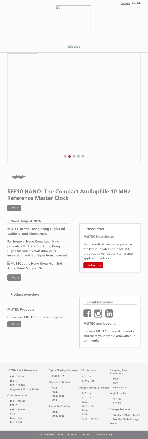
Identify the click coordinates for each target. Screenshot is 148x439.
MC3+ (13, 414)
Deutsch (125, 3)
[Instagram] (98, 316)
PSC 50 (117, 399)
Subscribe (94, 265)
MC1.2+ (86, 376)
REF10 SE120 (17, 385)
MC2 (54, 388)
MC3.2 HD (16, 422)
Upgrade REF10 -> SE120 (24, 389)
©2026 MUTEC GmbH (51, 434)
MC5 (54, 400)
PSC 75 (117, 403)
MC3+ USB (16, 418)
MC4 (84, 410)
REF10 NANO (17, 376)
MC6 (84, 414)
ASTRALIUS (58, 376)
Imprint (86, 434)
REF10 (13, 381)
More (15, 208)
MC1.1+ (86, 393)
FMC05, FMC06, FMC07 (126, 415)
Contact (72, 434)
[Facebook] (87, 316)
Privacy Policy (105, 434)
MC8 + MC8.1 (90, 419)
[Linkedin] (109, 316)
